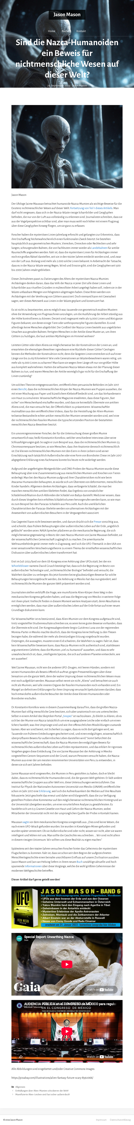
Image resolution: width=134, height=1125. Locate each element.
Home (51, 31)
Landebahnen (99, 248)
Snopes (67, 716)
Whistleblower (20, 566)
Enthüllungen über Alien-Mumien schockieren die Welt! (41, 1091)
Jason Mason (67, 14)
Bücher (66, 31)
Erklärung (45, 791)
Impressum (101, 1120)
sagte (26, 822)
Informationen (33, 866)
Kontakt (81, 31)
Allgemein (20, 1087)
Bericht (22, 389)
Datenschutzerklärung (120, 1120)
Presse (97, 521)
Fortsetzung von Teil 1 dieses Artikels (91, 208)
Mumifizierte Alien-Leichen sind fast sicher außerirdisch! (42, 1094)
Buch (80, 861)
